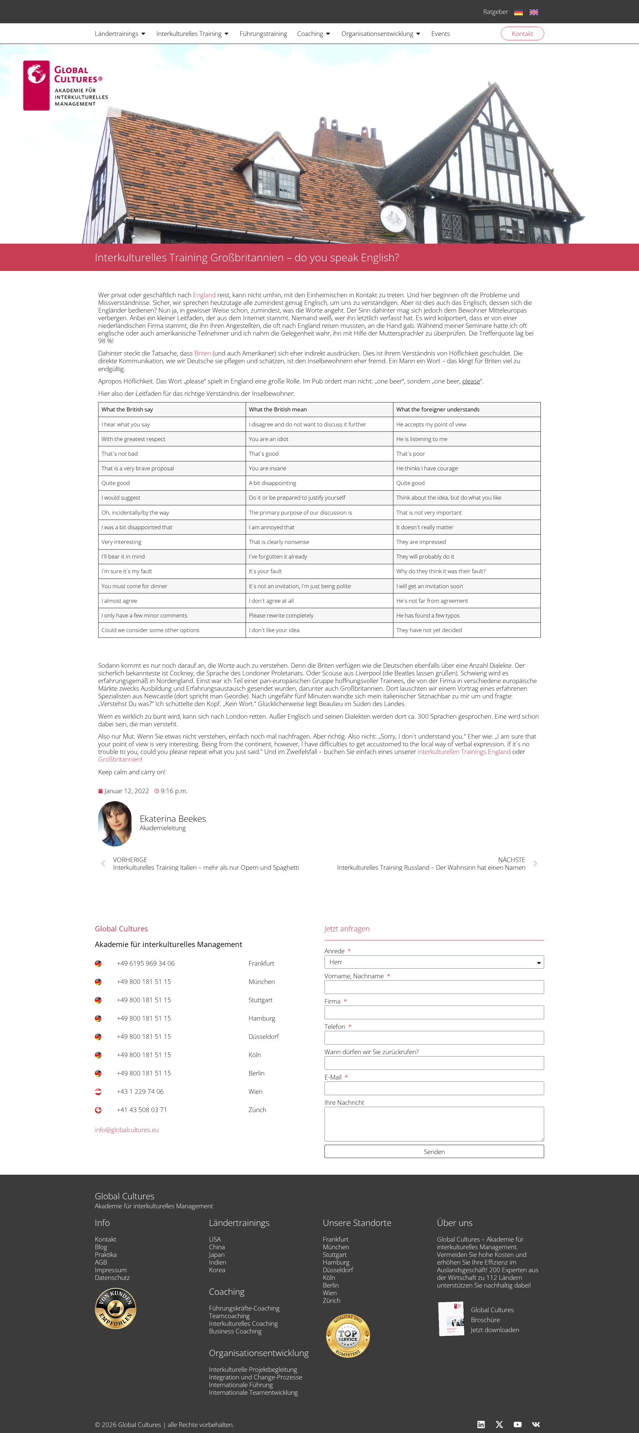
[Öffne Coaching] (328, 33)
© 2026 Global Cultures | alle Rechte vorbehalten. (164, 1424)
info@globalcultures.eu (127, 1129)
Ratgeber (495, 11)
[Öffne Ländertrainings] (143, 33)
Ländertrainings (239, 1223)
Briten (202, 353)
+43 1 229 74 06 (140, 1091)
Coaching (227, 1292)
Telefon (335, 1027)
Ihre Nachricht (344, 1102)
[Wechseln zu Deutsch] (518, 11)
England (204, 294)
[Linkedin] (481, 1424)
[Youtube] (517, 1424)
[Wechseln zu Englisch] (533, 11)
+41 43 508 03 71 (142, 1109)
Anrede (335, 951)
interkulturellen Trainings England (464, 751)
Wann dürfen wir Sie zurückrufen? (371, 1052)
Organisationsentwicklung (259, 1353)
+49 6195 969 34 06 (146, 963)
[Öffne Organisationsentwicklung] (418, 33)
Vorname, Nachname (354, 976)
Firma (333, 1001)
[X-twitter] (499, 1424)
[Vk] (536, 1424)
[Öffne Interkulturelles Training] (226, 33)
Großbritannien (119, 759)
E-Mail (333, 1077)
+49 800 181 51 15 (144, 981)
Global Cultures (124, 1196)
